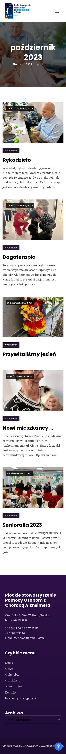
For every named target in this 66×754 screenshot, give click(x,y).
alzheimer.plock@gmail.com (24, 638)
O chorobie (12, 674)
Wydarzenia (11, 150)
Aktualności (13, 686)
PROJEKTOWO (31, 745)
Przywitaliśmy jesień (29, 354)
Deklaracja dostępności (20, 698)
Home (9, 662)
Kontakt (10, 692)
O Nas (9, 668)
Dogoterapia (19, 257)
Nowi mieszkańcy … (28, 427)
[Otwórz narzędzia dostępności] (58, 746)
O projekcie (12, 680)
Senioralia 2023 (22, 525)
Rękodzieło (17, 160)
